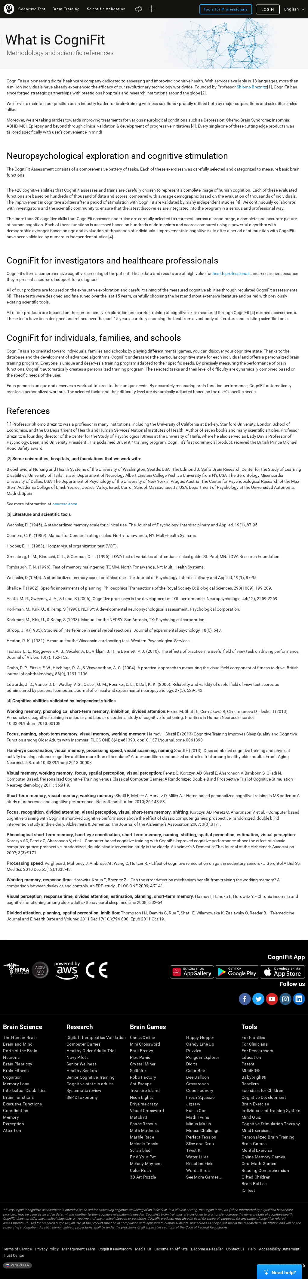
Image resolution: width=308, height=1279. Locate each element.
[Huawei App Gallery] (192, 972)
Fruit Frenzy (141, 1050)
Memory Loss (16, 1083)
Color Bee (195, 1070)
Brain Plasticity (17, 1064)
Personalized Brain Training (268, 1137)
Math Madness (144, 1130)
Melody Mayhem (146, 1163)
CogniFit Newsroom (115, 1249)
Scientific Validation (106, 9)
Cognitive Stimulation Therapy (271, 1123)
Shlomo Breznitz (252, 87)
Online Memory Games (263, 1156)
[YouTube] (271, 999)
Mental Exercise (257, 1150)
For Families (253, 1037)
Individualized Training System (271, 1110)
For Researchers (257, 1050)
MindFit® (251, 1070)
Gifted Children (256, 1177)
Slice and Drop (200, 1143)
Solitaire (138, 1070)
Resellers (250, 1083)
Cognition (12, 1077)
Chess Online (142, 1037)
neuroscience (64, 503)
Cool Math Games (259, 1163)
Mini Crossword (145, 1044)
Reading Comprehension (265, 1170)
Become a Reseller (207, 1249)
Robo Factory (143, 1077)
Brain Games (254, 1143)
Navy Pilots (77, 1057)
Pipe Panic (140, 1057)
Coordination (15, 1110)
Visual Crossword (147, 1110)
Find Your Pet (143, 1156)
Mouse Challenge (202, 1130)
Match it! (138, 1117)
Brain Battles (254, 1183)
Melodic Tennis (144, 1143)
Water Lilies (197, 1156)
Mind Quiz (251, 1117)
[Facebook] (244, 999)
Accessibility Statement (279, 1249)
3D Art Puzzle (143, 1177)
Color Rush (140, 1170)
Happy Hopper (200, 1037)
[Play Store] (237, 972)
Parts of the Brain (20, 1050)
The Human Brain (20, 1037)
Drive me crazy (144, 1104)
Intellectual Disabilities (24, 1090)
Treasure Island (145, 1090)
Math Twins (197, 1117)
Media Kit (143, 1249)
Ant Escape (141, 1083)
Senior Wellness (81, 1064)
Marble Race (142, 1137)
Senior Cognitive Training (90, 1077)
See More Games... (204, 1177)
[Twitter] (258, 999)
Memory (11, 1117)
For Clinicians (255, 1044)
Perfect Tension (201, 1137)
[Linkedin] (298, 999)
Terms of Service (17, 1249)
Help (252, 1249)
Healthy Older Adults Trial (91, 1050)
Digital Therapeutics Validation (96, 1037)
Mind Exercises (256, 1130)
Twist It (193, 1150)
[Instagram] (285, 999)
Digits (191, 1064)
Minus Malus (198, 1123)
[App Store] (282, 972)
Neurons (11, 1057)
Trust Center (13, 1255)
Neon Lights (141, 1097)
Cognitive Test (31, 9)
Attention (12, 1130)
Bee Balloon (197, 1077)
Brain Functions (18, 1097)
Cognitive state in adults (89, 1083)
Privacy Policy (47, 1249)
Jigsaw (193, 1104)
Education (251, 1057)
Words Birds (198, 1170)
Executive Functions (22, 1104)
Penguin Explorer (202, 1057)
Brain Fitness (16, 1070)
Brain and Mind (17, 1044)
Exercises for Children (262, 1090)
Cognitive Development (264, 1097)
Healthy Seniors (81, 1070)
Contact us (235, 1249)
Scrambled (140, 1150)
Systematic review (84, 1090)
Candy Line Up (200, 1044)
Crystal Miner (143, 1064)
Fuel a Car (196, 1110)
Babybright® (254, 1077)
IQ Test (248, 1190)
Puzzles (193, 1050)
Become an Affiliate (171, 1249)
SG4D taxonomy (82, 1097)
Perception (13, 1123)
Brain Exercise (255, 1104)
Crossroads (197, 1083)
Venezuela (19, 1265)
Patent (248, 1064)
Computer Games (83, 1044)
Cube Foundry (199, 1090)
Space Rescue (143, 1123)
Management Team (78, 1249)
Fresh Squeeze (200, 1097)
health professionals (232, 273)
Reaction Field (200, 1163)
